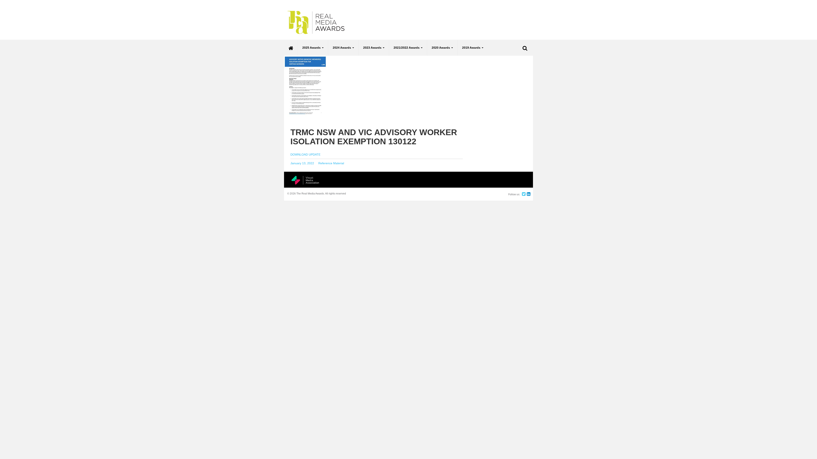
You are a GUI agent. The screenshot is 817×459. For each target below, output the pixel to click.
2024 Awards (342, 47)
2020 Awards (441, 47)
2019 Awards (471, 47)
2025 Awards (311, 47)
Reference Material (331, 163)
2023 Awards (372, 47)
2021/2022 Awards (407, 47)
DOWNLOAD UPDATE (305, 154)
